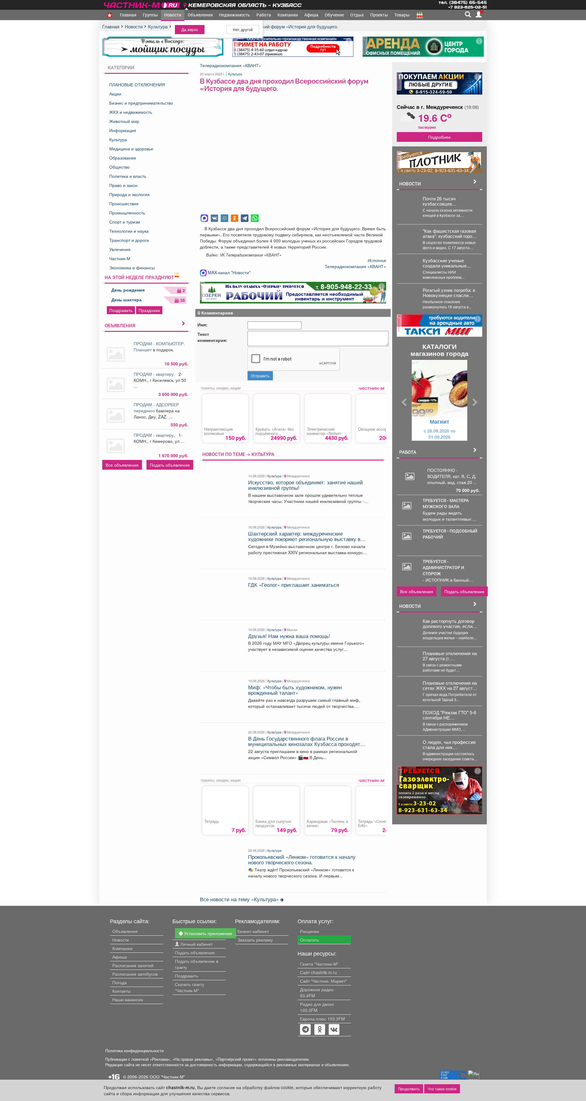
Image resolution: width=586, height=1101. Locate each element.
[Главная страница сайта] (142, 4)
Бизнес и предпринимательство (141, 103)
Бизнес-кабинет (253, 931)
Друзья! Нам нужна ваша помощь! (289, 636)
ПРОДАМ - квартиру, (155, 374)
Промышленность (127, 213)
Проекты (379, 15)
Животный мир (124, 121)
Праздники (149, 310)
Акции (115, 94)
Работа (263, 15)
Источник (377, 260)
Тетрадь (211, 821)
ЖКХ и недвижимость (130, 112)
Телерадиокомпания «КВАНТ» (230, 65)
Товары (402, 15)
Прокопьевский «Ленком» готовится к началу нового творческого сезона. (302, 859)
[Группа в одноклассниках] (305, 1030)
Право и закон (123, 185)
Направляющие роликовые (218, 431)
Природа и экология (129, 194)
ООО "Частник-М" (167, 1077)
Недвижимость (234, 15)
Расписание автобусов (135, 974)
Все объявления (122, 465)
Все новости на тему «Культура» (240, 899)
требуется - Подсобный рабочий (450, 534)
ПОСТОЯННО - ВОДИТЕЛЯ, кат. (444, 473)
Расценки (309, 931)
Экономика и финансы (132, 267)
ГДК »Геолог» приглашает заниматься (293, 584)
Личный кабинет (196, 944)
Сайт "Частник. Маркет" (323, 981)
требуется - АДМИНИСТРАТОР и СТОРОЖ (443, 567)
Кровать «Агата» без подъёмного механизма (274, 433)
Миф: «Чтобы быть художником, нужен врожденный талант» (295, 689)
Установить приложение (207, 933)
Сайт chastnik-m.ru (318, 972)
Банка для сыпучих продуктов (273, 823)
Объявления (200, 15)
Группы (150, 15)
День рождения (128, 290)
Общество (119, 167)
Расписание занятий (133, 965)
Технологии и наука (129, 231)
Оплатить (309, 940)
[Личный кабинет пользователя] (479, 14)
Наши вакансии (127, 999)
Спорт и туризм (124, 222)
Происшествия (124, 203)
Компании (287, 15)
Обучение (334, 15)
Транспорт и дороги (129, 240)
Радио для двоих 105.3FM (317, 1007)
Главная (128, 15)
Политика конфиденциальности (134, 1050)
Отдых (357, 15)
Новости (172, 15)
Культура (118, 139)
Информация (122, 130)
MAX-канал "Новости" (229, 272)
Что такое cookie (442, 1088)
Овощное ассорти (374, 429)
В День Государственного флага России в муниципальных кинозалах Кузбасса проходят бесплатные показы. (304, 744)
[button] (403, 400)
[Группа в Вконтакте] (334, 1030)
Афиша (311, 15)
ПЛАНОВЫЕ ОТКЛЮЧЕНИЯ (137, 84)
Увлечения (120, 249)
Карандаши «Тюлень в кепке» (327, 823)
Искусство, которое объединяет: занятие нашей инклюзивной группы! (305, 485)
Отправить (260, 375)
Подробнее (439, 137)
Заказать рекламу (255, 940)
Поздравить (120, 310)
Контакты (121, 991)
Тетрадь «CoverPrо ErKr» (375, 823)
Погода (119, 982)
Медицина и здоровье (131, 148)
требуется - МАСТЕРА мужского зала (446, 503)
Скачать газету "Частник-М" (189, 987)
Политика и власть (127, 176)
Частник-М (119, 258)
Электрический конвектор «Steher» (324, 431)
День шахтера (126, 299)
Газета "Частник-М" (319, 964)
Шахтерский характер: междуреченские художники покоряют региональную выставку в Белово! (304, 539)
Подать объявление (170, 465)
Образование (122, 158)
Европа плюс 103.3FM (322, 1019)
